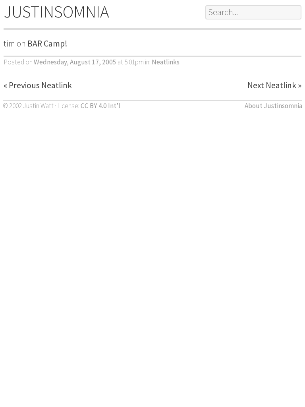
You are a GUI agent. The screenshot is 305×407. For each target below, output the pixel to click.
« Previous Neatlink (38, 85)
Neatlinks (166, 62)
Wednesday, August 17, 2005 (75, 62)
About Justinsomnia (273, 105)
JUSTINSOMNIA (56, 11)
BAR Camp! (47, 43)
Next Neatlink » (274, 85)
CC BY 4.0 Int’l (100, 105)
